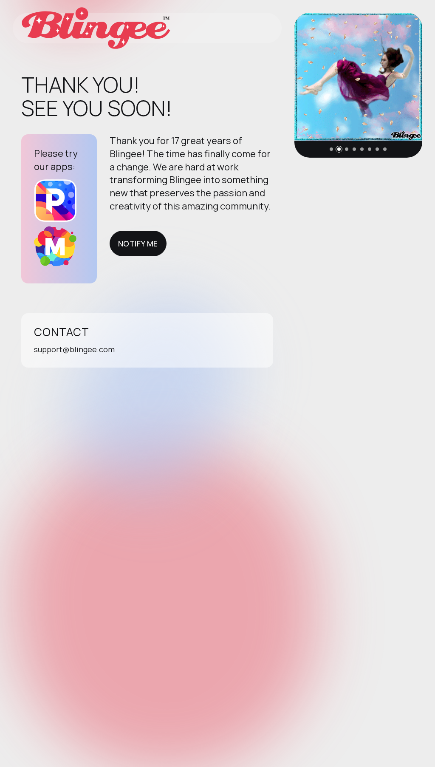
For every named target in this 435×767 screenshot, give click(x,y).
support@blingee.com (74, 349)
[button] (331, 149)
